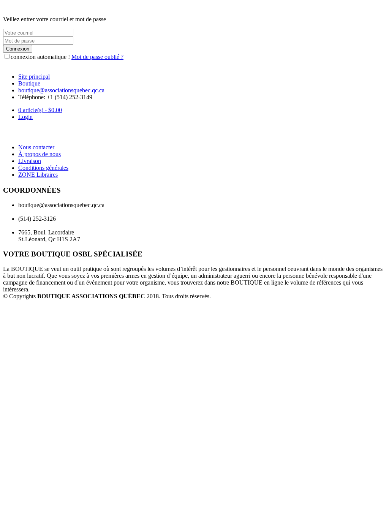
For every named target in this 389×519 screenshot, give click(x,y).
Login (25, 117)
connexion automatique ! (40, 57)
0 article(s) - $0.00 (40, 110)
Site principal (34, 76)
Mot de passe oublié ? (97, 57)
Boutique (29, 83)
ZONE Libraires (38, 174)
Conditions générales (43, 168)
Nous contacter (36, 147)
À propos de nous (39, 154)
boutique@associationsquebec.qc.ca (61, 90)
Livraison (29, 161)
